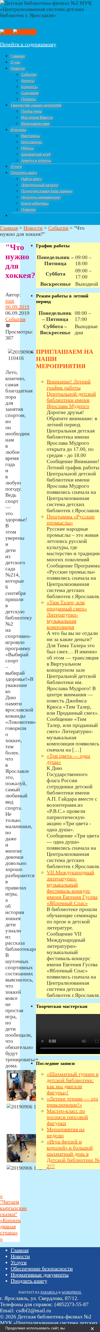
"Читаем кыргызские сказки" (13, 1205)
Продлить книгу (29, 1281)
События (15, 319)
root (9, 301)
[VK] (6, 32)
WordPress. (72, 1292)
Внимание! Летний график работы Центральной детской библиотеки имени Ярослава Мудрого (71, 394)
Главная (20, 1250)
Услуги (19, 1262)
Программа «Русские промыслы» (71, 520)
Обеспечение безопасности (42, 1268)
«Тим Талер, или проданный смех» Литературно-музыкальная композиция (67, 614)
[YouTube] (25, 32)
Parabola (49, 1292)
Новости (20, 1256)
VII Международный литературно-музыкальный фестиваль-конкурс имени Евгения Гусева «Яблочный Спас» (72, 887)
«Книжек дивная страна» (10, 1229)
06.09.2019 (17, 307)
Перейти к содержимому (28, 44)
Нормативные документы (40, 1275)
